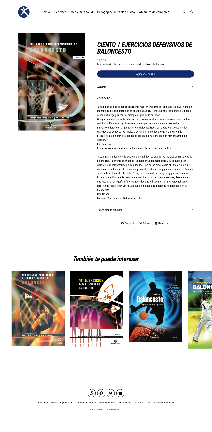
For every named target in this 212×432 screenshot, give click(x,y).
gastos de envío (125, 64)
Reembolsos (125, 402)
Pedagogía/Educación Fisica (116, 12)
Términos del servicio (85, 402)
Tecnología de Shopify (114, 409)
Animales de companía (154, 12)
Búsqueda (43, 402)
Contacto (138, 402)
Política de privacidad (61, 402)
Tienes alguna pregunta (110, 209)
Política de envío (107, 402)
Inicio (46, 12)
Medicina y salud (82, 12)
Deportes (60, 12)
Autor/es (102, 86)
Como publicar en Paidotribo (160, 402)
